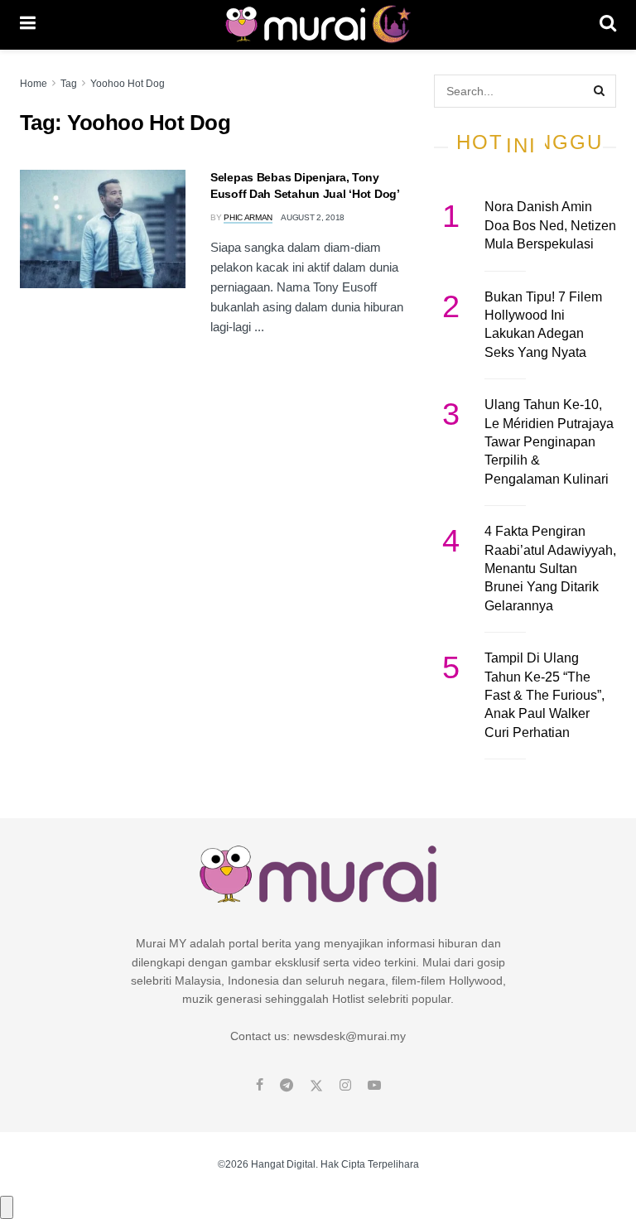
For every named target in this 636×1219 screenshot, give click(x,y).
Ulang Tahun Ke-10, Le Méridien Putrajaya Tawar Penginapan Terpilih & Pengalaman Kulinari (549, 442)
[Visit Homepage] (317, 25)
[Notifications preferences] (6, 1207)
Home (33, 83)
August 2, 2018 (312, 217)
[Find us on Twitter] (316, 1086)
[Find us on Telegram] (286, 1086)
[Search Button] (608, 25)
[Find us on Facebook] (259, 1086)
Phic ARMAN (248, 217)
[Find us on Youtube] (374, 1086)
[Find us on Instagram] (345, 1086)
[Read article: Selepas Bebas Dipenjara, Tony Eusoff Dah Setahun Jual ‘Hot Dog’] (103, 229)
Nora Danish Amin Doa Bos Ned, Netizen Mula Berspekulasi (550, 225)
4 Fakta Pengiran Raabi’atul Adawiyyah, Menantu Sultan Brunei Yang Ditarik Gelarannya (550, 568)
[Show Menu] (28, 25)
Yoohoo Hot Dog (127, 83)
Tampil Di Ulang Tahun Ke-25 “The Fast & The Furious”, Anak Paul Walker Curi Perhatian (544, 695)
